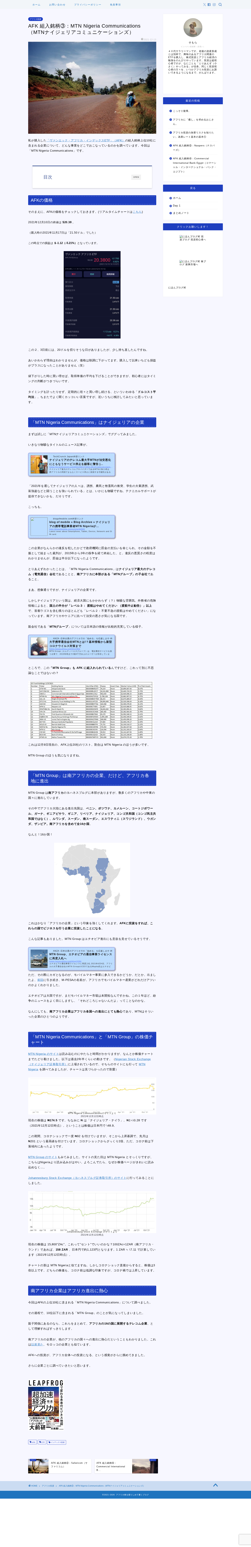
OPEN (136, 177)
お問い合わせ (57, 4)
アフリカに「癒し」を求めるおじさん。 (193, 121)
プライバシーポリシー (87, 4)
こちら (137, 211)
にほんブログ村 (177, 287)
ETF (43, 1442)
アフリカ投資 (35, 19)
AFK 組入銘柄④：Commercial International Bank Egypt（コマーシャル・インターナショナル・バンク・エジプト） (195, 165)
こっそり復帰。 (182, 111)
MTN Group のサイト (43, 1157)
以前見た (37, 1344)
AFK (33, 1442)
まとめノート (181, 212)
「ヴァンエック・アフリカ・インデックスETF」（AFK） (85, 140)
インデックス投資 (57, 1442)
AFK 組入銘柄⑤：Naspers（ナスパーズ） (194, 147)
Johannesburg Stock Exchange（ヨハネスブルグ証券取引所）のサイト (77, 1178)
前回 (40, 980)
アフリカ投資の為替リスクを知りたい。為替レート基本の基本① (193, 134)
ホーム (36, 4)
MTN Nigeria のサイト (43, 1054)
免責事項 (115, 4)
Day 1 (176, 205)
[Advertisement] (102, 1522)
